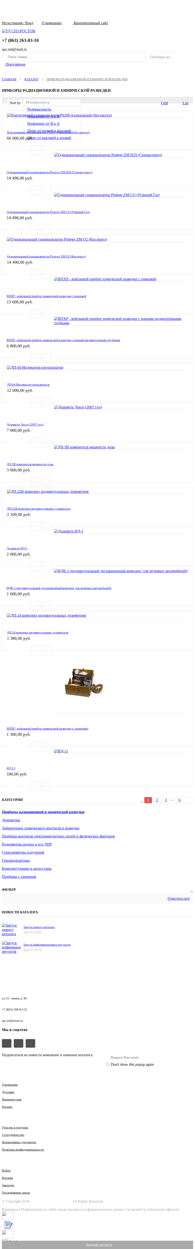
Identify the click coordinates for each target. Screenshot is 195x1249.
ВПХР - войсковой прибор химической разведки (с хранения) (47, 728)
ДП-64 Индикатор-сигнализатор (28, 384)
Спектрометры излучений (23, 852)
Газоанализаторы (16, 860)
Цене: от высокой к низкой (49, 138)
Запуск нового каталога (39, 927)
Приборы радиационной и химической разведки (43, 812)
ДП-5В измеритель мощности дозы (30, 464)
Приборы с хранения (19, 877)
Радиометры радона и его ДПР (27, 844)
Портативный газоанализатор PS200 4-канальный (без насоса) (48, 132)
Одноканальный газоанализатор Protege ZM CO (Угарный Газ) (48, 212)
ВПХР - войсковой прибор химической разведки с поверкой (46, 296)
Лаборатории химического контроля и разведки (40, 828)
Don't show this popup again (132, 1064)
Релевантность (39, 109)
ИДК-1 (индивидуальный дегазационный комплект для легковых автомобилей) (59, 588)
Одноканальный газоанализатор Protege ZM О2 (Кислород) (46, 256)
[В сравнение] (35, 150)
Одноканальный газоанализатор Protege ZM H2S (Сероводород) (49, 172)
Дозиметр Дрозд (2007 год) (25, 424)
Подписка (180, 1057)
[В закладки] (47, 150)
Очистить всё (179, 898)
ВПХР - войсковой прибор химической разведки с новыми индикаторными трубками (63, 340)
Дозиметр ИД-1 (17, 548)
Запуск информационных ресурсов (46, 944)
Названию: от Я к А (43, 123)
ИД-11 (11, 768)
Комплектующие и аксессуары (27, 869)
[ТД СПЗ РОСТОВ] (18, 31)
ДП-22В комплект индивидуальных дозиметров (38, 508)
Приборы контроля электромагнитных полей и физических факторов (58, 836)
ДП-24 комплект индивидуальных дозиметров (37, 632)
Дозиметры (11, 820)
